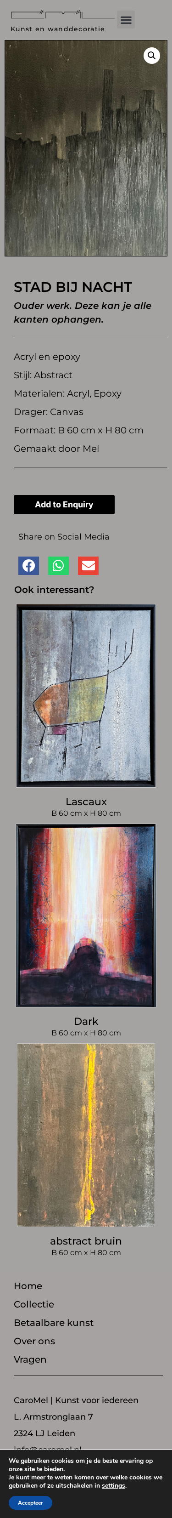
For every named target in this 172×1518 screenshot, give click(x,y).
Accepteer (30, 1503)
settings (113, 1486)
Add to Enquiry (64, 504)
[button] (126, 19)
